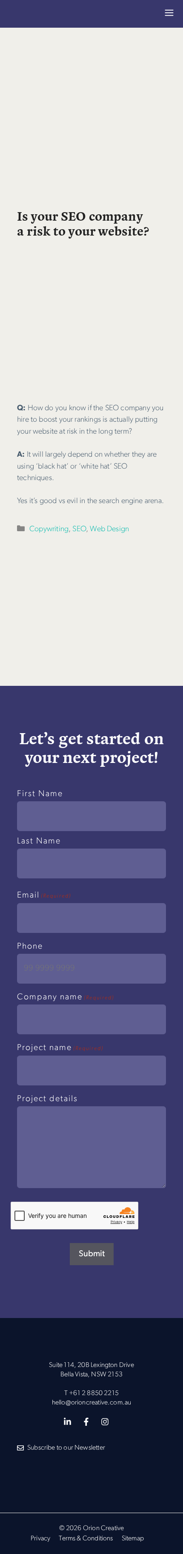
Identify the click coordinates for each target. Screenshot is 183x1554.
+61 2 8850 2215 (94, 1393)
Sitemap (133, 1538)
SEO (79, 529)
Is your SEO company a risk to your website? (83, 223)
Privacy (40, 1538)
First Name (40, 794)
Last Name (39, 841)
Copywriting (49, 529)
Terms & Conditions (86, 1538)
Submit (92, 1254)
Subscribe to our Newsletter (66, 1448)
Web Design (109, 529)
